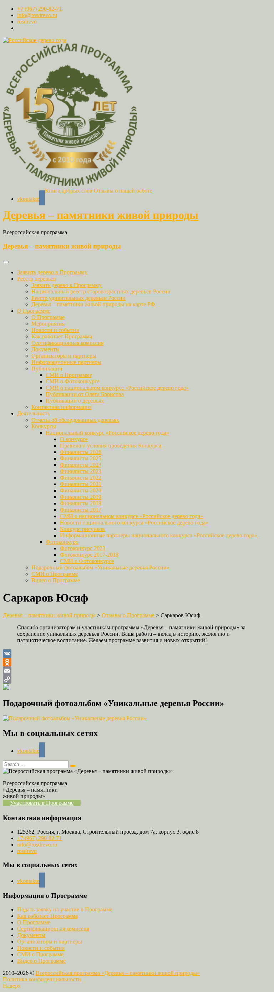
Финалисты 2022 (80, 478)
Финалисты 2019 (80, 497)
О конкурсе (74, 439)
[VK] (137, 653)
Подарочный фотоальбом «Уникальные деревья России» (100, 567)
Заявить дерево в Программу (52, 272)
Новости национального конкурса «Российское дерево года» (134, 523)
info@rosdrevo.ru (37, 15)
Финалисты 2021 (80, 484)
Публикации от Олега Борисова (85, 394)
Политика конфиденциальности (42, 979)
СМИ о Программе (69, 375)
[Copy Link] (137, 679)
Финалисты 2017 (80, 510)
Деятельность (33, 413)
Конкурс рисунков (82, 529)
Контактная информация (61, 407)
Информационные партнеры (66, 362)
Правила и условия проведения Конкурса (110, 446)
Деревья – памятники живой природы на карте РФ (93, 304)
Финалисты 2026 (80, 452)
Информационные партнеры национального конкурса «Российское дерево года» (158, 535)
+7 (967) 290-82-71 (39, 9)
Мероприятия (48, 324)
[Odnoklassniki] (137, 662)
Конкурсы (43, 426)
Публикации (46, 368)
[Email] (137, 670)
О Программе (33, 311)
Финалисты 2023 (80, 471)
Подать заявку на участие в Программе (64, 909)
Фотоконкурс (62, 542)
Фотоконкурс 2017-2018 (89, 555)
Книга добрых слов (68, 191)
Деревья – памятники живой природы (100, 215)
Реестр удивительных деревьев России (78, 298)
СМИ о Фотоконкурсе (73, 381)
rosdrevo (27, 22)
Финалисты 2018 (80, 503)
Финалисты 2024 (80, 465)
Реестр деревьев (36, 279)
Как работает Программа (61, 336)
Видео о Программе (55, 580)
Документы (45, 349)
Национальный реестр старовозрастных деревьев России (101, 291)
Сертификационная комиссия (67, 343)
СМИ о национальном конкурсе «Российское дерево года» (117, 388)
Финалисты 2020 (80, 490)
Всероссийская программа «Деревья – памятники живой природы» (118, 973)
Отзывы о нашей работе (123, 191)
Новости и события (55, 330)
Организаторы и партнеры (63, 356)
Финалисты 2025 (80, 458)
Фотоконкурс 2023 (82, 548)
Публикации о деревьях (75, 401)
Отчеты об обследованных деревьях (75, 420)
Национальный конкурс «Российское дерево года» (107, 433)
